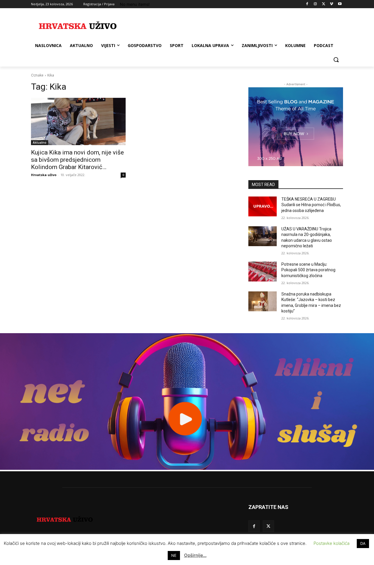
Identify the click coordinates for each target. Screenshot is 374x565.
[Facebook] (307, 4)
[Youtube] (339, 4)
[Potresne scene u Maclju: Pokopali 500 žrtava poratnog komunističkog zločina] (262, 271)
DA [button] (363, 543)
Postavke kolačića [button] (331, 543)
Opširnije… (195, 555)
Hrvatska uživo (43, 175)
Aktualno (39, 142)
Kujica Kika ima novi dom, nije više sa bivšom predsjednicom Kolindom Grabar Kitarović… (77, 160)
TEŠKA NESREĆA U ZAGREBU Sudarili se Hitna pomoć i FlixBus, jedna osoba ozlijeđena (311, 205)
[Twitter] (323, 4)
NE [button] (173, 555)
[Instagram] (315, 4)
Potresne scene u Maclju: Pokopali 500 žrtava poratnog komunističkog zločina (308, 270)
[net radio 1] (187, 468)
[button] (336, 60)
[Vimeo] (331, 4)
